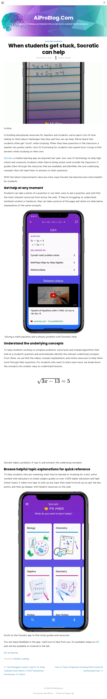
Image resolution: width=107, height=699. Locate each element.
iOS (97, 641)
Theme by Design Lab (65, 693)
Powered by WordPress (43, 693)
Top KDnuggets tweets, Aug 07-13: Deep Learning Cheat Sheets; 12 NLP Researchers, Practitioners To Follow (24, 671)
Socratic (8, 158)
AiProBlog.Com (53, 17)
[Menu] (2, 2)
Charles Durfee (64, 58)
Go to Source (11, 652)
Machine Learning (53, 41)
